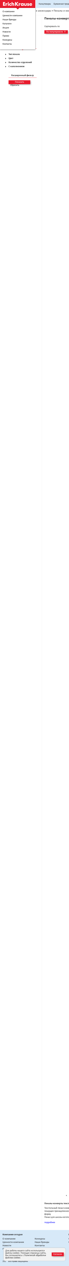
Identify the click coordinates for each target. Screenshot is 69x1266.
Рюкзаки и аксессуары (38, 10)
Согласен (57, 1254)
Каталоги (7, 24)
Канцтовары (45, 4)
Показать (19, 82)
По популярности (56, 32)
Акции (6, 28)
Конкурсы (7, 40)
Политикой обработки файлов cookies (25, 1256)
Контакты (7, 44)
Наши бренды (9, 20)
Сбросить (14, 85)
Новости (7, 32)
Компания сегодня (12, 1234)
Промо (6, 36)
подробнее (49, 1222)
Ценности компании (12, 16)
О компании (9, 11)
